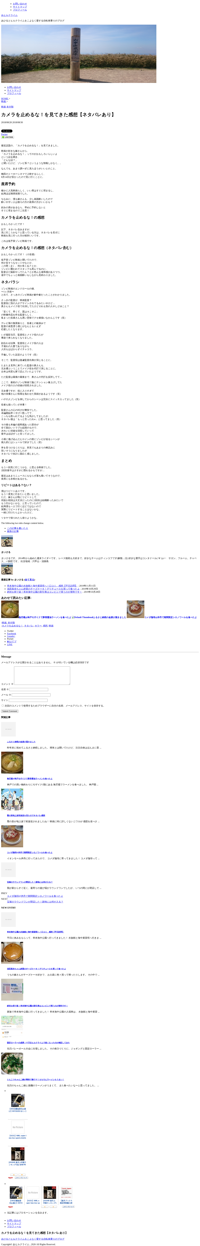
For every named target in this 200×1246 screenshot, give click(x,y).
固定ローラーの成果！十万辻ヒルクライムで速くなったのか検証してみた (38, 1043)
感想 (45, 625)
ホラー (38, 625)
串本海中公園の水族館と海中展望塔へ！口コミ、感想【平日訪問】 (42, 586)
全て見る (29, 579)
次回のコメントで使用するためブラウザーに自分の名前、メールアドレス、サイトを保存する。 (55, 705)
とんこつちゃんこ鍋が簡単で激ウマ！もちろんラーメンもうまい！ (35, 1079)
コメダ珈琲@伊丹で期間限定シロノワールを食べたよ (30, 852)
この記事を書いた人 (17, 528)
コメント (7, 684)
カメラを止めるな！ (12, 625)
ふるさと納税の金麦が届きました (21, 742)
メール (6, 695)
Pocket (4, 134)
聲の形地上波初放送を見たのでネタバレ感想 (26, 815)
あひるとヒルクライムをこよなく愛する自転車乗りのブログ (32, 1239)
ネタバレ (29, 625)
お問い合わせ (20, 3)
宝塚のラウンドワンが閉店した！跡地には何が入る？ (30, 882)
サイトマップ (20, 7)
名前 (5, 689)
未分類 (11, 622)
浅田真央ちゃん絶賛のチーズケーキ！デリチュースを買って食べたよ (43, 589)
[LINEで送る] (7, 138)
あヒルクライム (9, 15)
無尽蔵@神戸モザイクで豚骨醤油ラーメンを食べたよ (30, 778)
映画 (4, 622)
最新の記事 (13, 531)
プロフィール (20, 10)
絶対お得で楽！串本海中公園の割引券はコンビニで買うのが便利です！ (44, 592)
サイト (4, 700)
